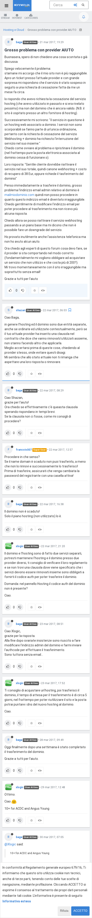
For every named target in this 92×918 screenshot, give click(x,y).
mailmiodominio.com (19, 195)
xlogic (19, 546)
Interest (17, 18)
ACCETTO (80, 910)
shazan (20, 310)
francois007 (24, 449)
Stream (5, 18)
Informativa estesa (16, 901)
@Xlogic (10, 844)
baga (19, 42)
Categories (31, 18)
